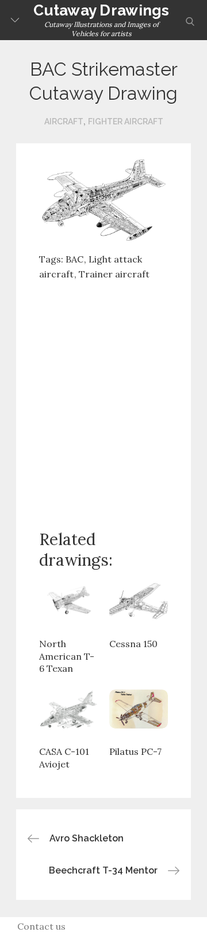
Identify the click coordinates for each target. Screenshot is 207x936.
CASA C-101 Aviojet (64, 758)
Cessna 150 (133, 643)
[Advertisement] (103, 396)
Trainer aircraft (114, 274)
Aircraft (63, 121)
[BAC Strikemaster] (103, 198)
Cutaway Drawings (101, 10)
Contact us (41, 926)
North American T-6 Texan (66, 656)
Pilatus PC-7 (135, 751)
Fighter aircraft (125, 121)
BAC (74, 259)
